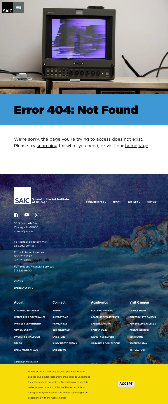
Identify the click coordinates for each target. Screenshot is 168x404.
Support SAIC (60, 317)
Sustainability (23, 330)
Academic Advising (102, 310)
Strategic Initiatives (26, 310)
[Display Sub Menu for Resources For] (105, 202)
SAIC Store (58, 336)
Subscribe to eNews (64, 343)
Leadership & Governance (29, 317)
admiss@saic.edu (25, 231)
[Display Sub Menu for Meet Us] (157, 202)
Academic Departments (105, 317)
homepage (136, 145)
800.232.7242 (23, 256)
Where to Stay (138, 343)
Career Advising (101, 323)
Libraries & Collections (105, 343)
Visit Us (18, 281)
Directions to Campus (143, 317)
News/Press (59, 323)
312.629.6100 (22, 260)
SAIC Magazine (61, 330)
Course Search (100, 330)
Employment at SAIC (26, 349)
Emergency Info (23, 287)
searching (47, 145)
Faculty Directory (102, 336)
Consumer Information (26, 361)
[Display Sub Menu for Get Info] (139, 202)
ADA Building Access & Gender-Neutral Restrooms (143, 330)
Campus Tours (138, 310)
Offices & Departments (28, 323)
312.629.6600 (23, 270)
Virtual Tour (137, 349)
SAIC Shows (59, 349)
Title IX (18, 343)
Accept (126, 384)
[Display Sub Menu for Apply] (121, 202)
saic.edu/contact (25, 245)
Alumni (56, 310)
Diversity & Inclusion (27, 336)
